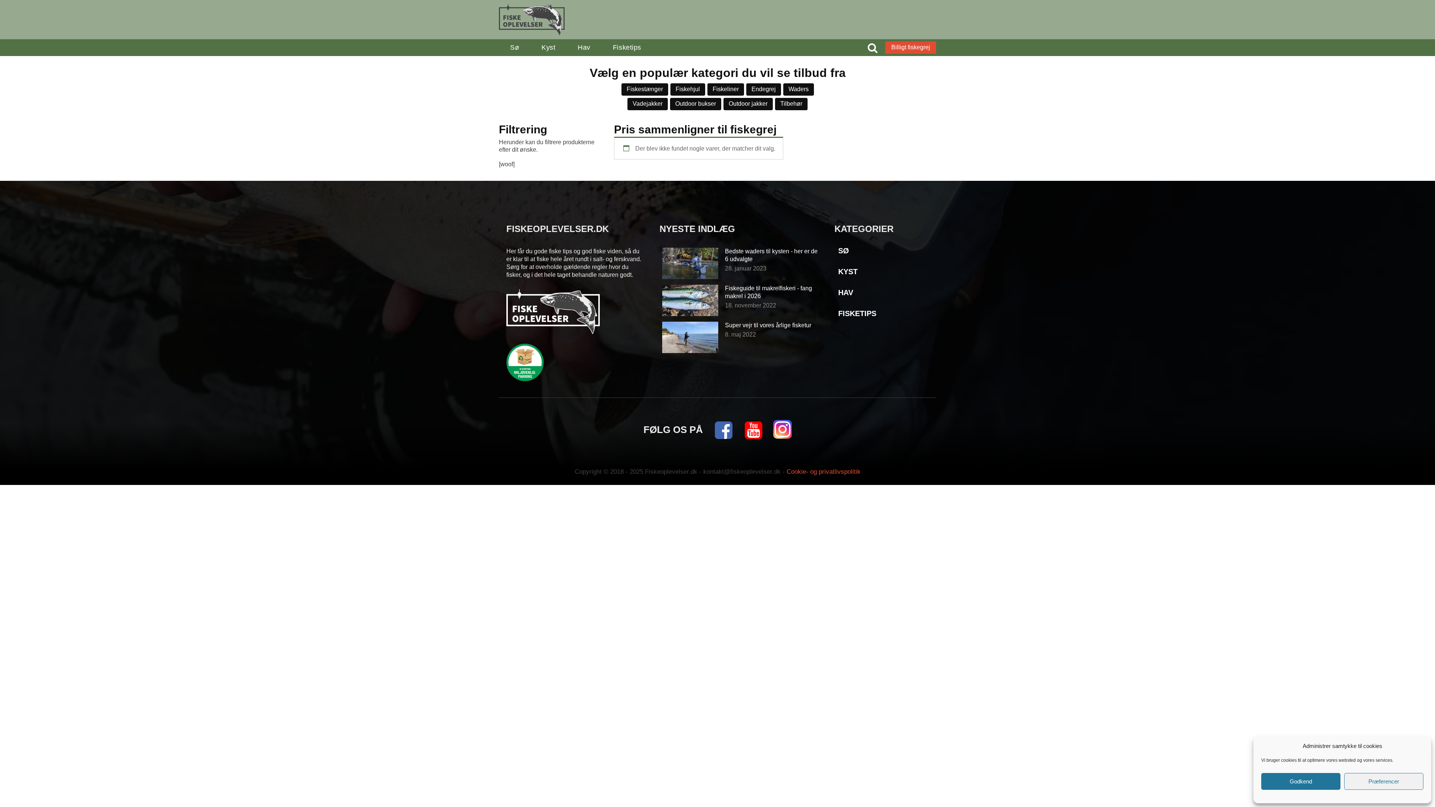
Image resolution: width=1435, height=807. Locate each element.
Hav (584, 47)
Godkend (1301, 781)
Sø (514, 47)
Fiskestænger (645, 89)
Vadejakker (648, 104)
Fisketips (627, 47)
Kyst (548, 47)
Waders (799, 89)
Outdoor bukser (695, 104)
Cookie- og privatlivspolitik (824, 471)
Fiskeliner (726, 89)
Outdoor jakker (748, 104)
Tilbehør (791, 104)
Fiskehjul (688, 89)
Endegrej (764, 89)
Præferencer (1383, 781)
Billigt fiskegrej (910, 47)
